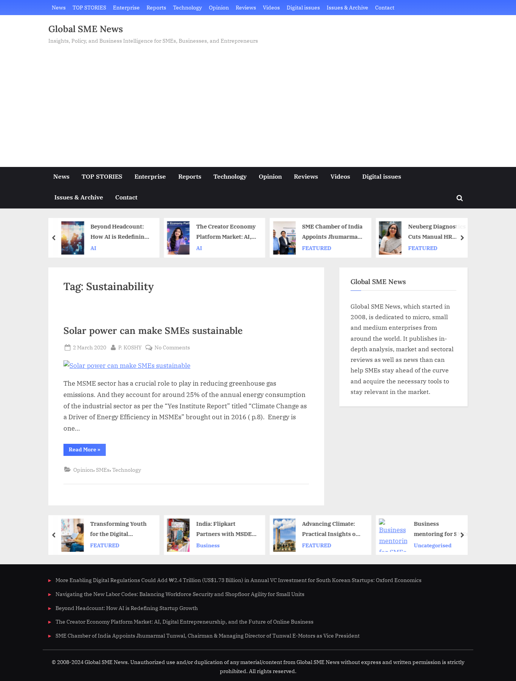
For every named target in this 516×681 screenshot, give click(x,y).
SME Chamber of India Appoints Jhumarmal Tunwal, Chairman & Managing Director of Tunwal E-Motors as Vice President (332, 232)
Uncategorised (432, 544)
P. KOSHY (130, 347)
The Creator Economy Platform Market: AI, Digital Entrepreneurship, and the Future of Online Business (225, 232)
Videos (271, 7)
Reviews (246, 7)
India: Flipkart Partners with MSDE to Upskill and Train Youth (224, 529)
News (59, 7)
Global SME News (85, 29)
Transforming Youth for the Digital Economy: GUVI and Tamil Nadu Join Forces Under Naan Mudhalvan (118, 529)
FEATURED (316, 248)
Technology (187, 7)
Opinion (219, 7)
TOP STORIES (89, 7)
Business (207, 544)
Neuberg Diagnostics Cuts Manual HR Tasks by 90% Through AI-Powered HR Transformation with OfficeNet (437, 232)
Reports (156, 7)
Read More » (87, 451)
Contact (384, 7)
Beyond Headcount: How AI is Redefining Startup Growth (119, 232)
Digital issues (303, 7)
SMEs (103, 469)
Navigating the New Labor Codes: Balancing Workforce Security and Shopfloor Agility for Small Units (180, 594)
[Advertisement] (258, 102)
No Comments (172, 347)
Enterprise (126, 7)
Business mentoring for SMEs (441, 528)
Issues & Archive (347, 7)
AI (93, 248)
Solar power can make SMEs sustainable (153, 330)
